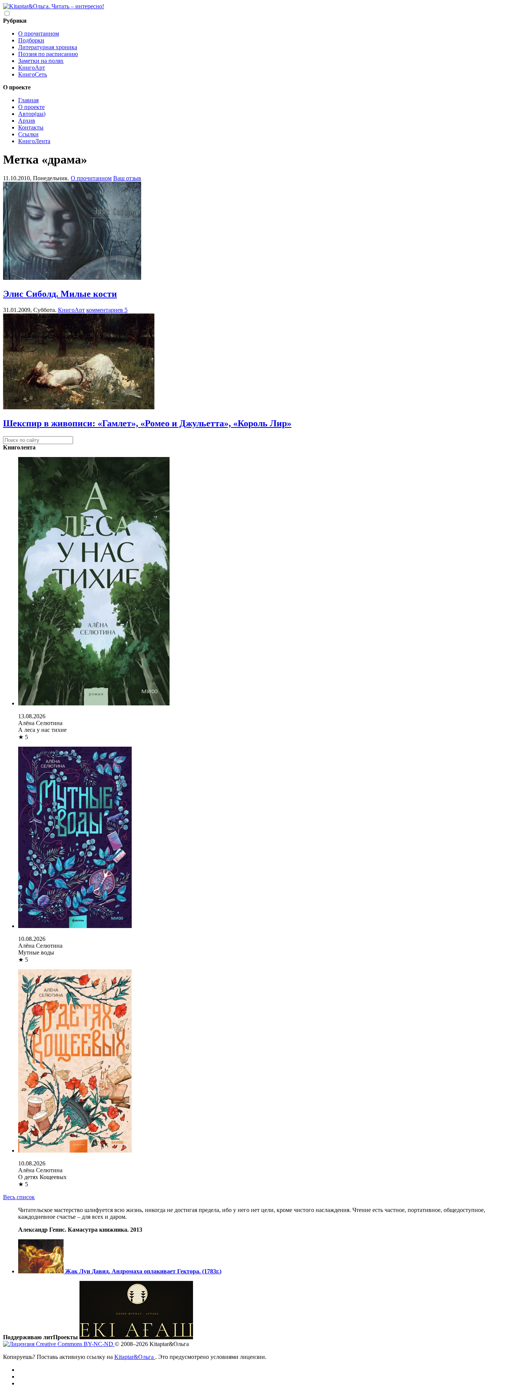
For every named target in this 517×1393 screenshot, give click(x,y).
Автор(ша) (31, 114)
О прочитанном (38, 33)
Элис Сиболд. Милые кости (60, 294)
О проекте (31, 107)
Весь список (19, 1197)
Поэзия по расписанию (48, 54)
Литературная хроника (47, 47)
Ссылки (28, 134)
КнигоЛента (34, 141)
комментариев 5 (107, 310)
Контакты (31, 127)
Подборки (31, 40)
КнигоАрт (31, 67)
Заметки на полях (41, 61)
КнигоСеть (32, 74)
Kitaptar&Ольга (134, 1357)
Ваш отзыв (127, 178)
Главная (28, 100)
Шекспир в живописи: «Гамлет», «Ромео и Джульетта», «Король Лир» (147, 423)
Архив (26, 120)
